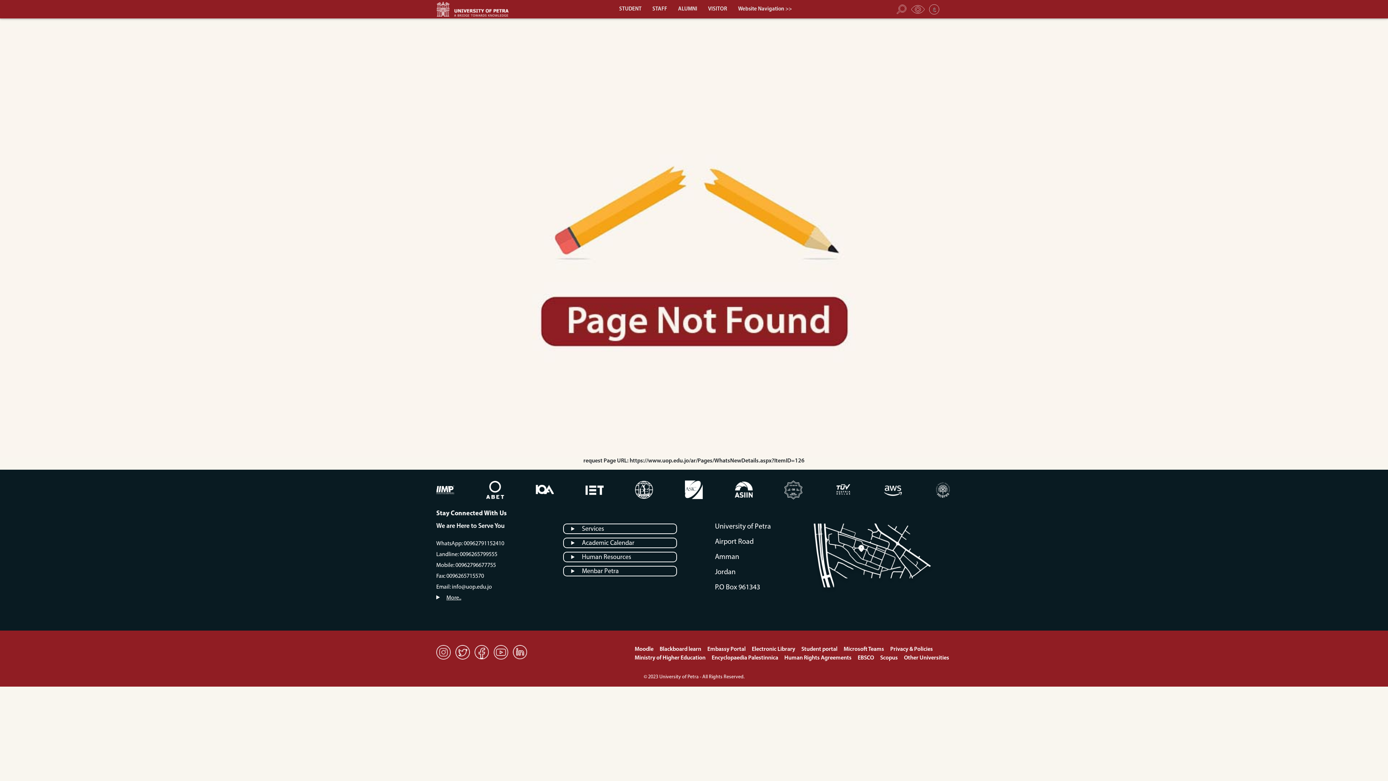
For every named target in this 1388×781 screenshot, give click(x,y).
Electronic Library (774, 649)
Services (593, 529)
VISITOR (717, 9)
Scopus (889, 658)
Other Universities (926, 658)
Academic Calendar (608, 543)
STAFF (659, 9)
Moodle (645, 649)
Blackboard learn (681, 649)
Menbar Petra (600, 571)
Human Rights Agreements (818, 658)
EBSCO (866, 658)
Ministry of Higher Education (671, 658)
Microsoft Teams (864, 649)
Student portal (820, 649)
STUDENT (630, 9)
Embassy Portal (727, 649)
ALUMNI (687, 9)
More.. (453, 598)
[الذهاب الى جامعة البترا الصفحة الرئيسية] (476, 9)
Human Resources (606, 557)
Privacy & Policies (911, 649)
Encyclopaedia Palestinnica (745, 658)
